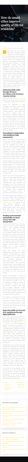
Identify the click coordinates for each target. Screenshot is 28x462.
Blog (5, 46)
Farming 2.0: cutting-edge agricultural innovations (20, 385)
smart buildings (21, 98)
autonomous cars (7, 202)
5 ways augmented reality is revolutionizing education (8, 386)
